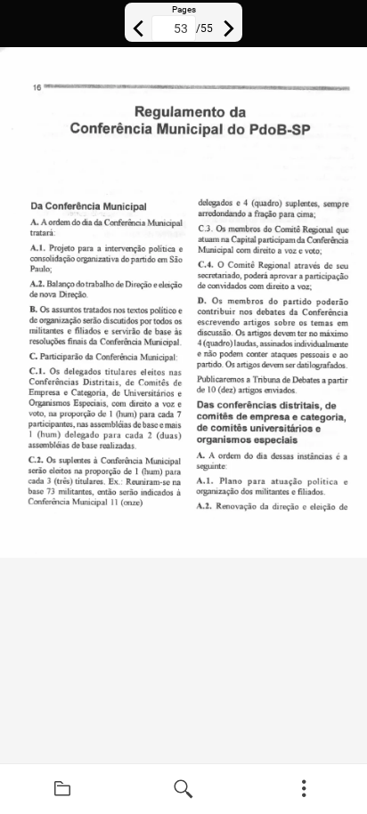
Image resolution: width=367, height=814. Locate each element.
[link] (62, 789)
